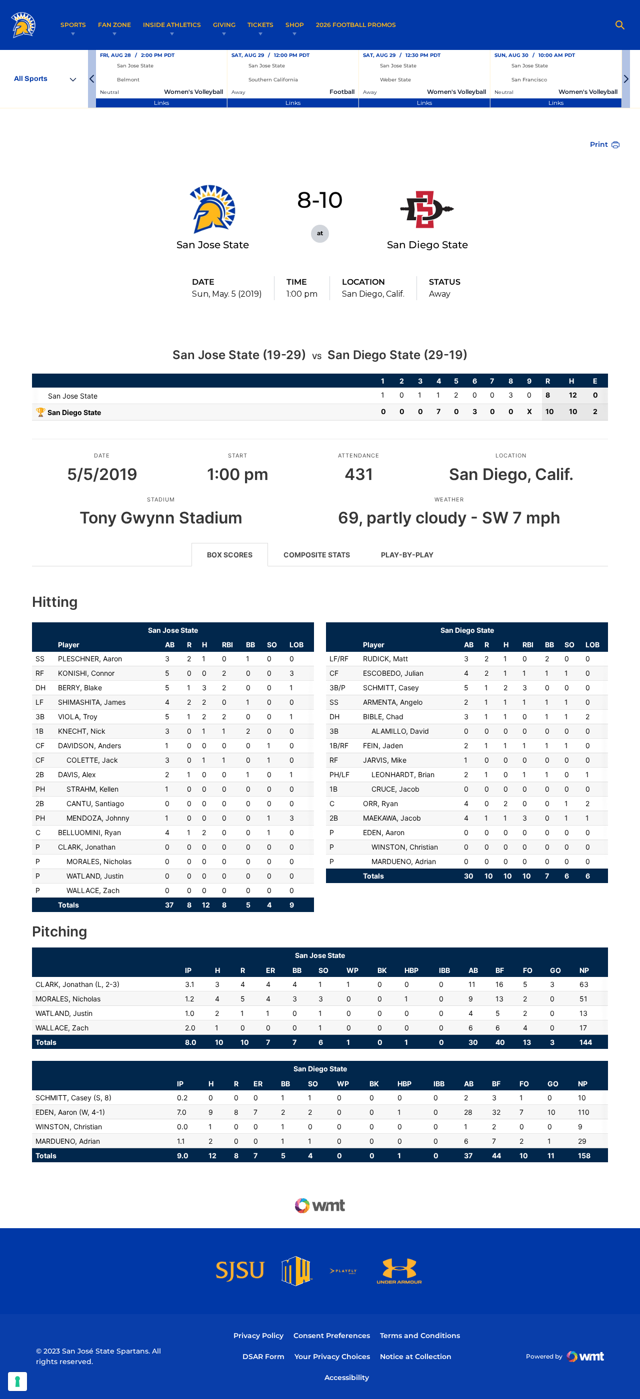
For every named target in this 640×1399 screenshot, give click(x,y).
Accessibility (346, 1377)
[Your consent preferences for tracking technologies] (17, 1381)
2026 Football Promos (356, 24)
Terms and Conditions (420, 1335)
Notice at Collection (416, 1356)
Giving (224, 24)
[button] (92, 79)
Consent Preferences (332, 1335)
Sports (73, 24)
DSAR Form (263, 1356)
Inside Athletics (172, 24)
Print (599, 144)
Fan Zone (114, 24)
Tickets (261, 24)
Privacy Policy (259, 1335)
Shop (295, 24)
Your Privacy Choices (332, 1356)
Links (161, 102)
